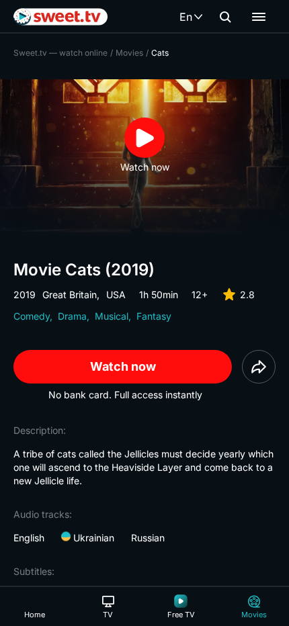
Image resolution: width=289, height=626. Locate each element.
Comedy (31, 316)
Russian (148, 537)
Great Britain (69, 294)
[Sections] (259, 17)
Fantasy (153, 316)
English (28, 537)
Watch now (123, 366)
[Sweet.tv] (60, 17)
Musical (111, 316)
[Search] (225, 17)
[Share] (259, 367)
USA (116, 294)
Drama (72, 316)
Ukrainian (92, 537)
